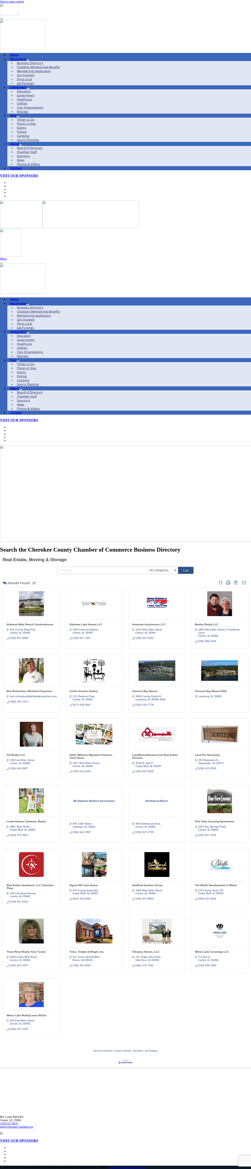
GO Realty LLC (16, 754)
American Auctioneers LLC (149, 624)
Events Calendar (122, 1051)
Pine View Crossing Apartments (214, 821)
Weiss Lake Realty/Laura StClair (26, 1015)
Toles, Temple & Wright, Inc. (86, 951)
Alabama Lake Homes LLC (85, 624)
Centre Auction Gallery (83, 691)
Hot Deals (138, 1051)
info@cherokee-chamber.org (16, 1126)
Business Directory (103, 1051)
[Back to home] (9, 14)
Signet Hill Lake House (83, 885)
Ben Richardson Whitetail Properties (29, 691)
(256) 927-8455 (9, 1123)
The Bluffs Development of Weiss (216, 885)
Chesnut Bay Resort (144, 691)
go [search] (187, 570)
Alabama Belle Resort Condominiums (30, 624)
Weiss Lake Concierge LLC (212, 951)
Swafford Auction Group (147, 885)
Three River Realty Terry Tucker (26, 951)
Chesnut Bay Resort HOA (211, 691)
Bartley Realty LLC (206, 624)
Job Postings (151, 1051)
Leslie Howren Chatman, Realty (26, 821)
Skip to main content (12, 1)
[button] (5, 583)
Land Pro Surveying (207, 754)
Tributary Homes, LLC (145, 951)
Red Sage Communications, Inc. (127, 1167)
